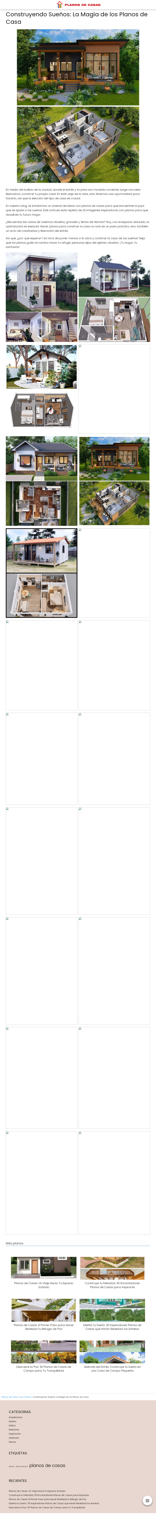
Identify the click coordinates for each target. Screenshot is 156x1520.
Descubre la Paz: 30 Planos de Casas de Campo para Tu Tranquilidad (47, 1507)
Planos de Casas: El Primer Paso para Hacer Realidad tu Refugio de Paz (47, 1499)
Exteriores (14, 1429)
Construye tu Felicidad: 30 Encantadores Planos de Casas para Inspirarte (49, 1495)
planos (11, 1466)
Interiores (14, 1437)
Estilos (12, 1425)
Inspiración (15, 1433)
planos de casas (47, 1465)
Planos (12, 1442)
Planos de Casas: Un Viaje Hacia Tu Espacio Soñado (37, 1491)
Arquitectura (15, 1417)
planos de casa (22, 1466)
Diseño (12, 1421)
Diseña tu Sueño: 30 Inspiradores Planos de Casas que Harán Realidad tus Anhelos (54, 1503)
